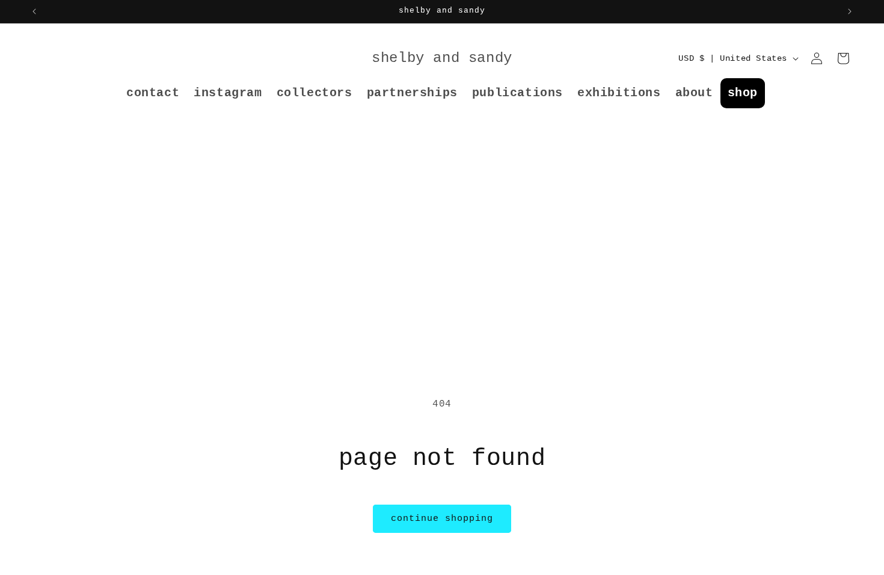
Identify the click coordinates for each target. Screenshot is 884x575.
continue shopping (442, 519)
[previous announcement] (34, 11)
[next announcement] (849, 11)
